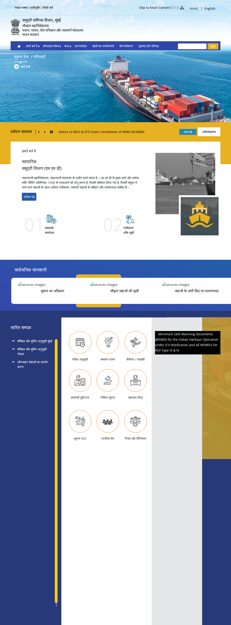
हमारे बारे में (31, 46)
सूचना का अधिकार (52, 290)
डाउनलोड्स (80, 46)
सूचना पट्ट (80, 438)
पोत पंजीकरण (126, 46)
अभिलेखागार (209, 132)
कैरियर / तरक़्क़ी (136, 359)
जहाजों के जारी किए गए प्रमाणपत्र (197, 290)
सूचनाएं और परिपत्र (149, 46)
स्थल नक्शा (21, 7)
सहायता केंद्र (135, 397)
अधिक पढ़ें (29, 197)
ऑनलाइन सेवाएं (51, 46)
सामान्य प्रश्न (107, 359)
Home (18, 46)
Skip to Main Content (155, 7)
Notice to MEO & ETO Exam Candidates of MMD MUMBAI (101, 132)
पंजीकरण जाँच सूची (128, 230)
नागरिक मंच (107, 438)
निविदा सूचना (108, 397)
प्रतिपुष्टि (35, 7)
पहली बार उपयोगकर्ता (103, 46)
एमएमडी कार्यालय (49, 230)
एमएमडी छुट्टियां (80, 397)
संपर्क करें (48, 7)
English (209, 9)
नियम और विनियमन (135, 438)
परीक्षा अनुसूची (80, 359)
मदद (66, 46)
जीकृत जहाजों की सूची (124, 290)
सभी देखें (25, 66)
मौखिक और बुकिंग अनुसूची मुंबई (34, 341)
